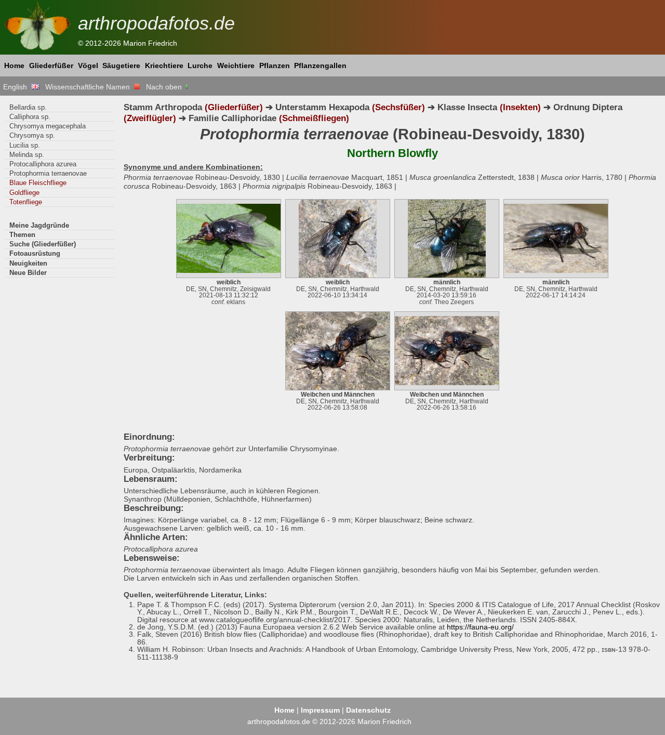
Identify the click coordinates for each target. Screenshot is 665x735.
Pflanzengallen (320, 65)
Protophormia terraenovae (48, 173)
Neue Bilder (28, 273)
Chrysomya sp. (32, 135)
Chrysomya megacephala (47, 126)
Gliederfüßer (51, 65)
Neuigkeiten (28, 263)
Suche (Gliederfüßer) (42, 244)
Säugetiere (121, 65)
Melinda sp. (26, 155)
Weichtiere (236, 65)
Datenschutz (368, 710)
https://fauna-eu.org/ (480, 627)
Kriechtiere (164, 65)
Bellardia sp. (28, 107)
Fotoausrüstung (34, 253)
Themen (22, 235)
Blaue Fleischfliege (37, 183)
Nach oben (165, 87)
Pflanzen (274, 65)
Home (14, 65)
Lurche (200, 65)
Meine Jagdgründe (39, 225)
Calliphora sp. (29, 117)
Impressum (320, 710)
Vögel (88, 65)
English (17, 87)
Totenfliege (25, 202)
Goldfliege (24, 192)
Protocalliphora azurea (42, 164)
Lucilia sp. (24, 145)
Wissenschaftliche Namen (89, 87)
